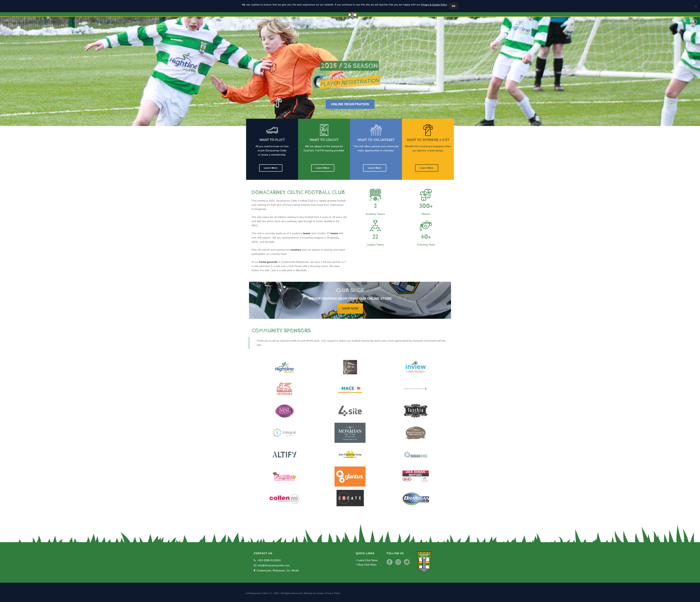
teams (306, 233)
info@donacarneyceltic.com (273, 565)
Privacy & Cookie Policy (434, 4)
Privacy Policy (333, 593)
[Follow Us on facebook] (389, 562)
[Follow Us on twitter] (407, 562)
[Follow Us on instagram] (398, 562)
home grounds (268, 261)
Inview (319, 593)
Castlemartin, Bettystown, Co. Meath (277, 570)
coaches (295, 249)
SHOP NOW (350, 308)
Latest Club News (367, 560)
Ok (454, 6)
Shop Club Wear (366, 564)
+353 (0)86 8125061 (268, 560)
